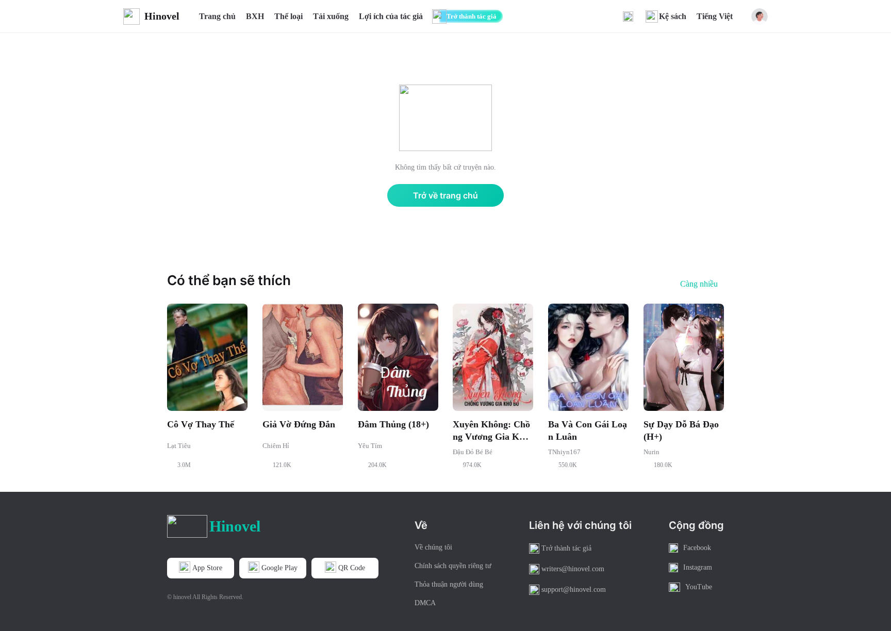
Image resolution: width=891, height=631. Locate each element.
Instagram (697, 567)
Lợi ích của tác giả (391, 16)
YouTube (698, 587)
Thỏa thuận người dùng (449, 584)
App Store (207, 568)
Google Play (279, 568)
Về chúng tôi (433, 547)
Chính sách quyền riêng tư (453, 566)
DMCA (425, 603)
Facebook (697, 548)
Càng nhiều (699, 284)
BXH (255, 16)
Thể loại (288, 16)
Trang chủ (217, 16)
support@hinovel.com (573, 589)
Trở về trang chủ (445, 195)
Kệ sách (672, 16)
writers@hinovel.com (572, 569)
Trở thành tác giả (472, 16)
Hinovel (161, 16)
